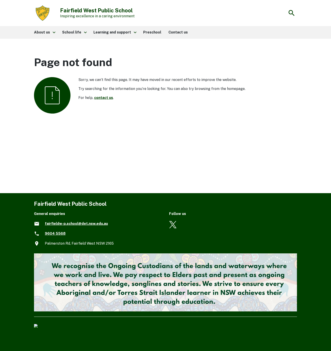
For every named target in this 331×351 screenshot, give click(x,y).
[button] (44, 32)
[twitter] (173, 227)
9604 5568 (55, 233)
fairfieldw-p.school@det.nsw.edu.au (76, 223)
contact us (103, 98)
